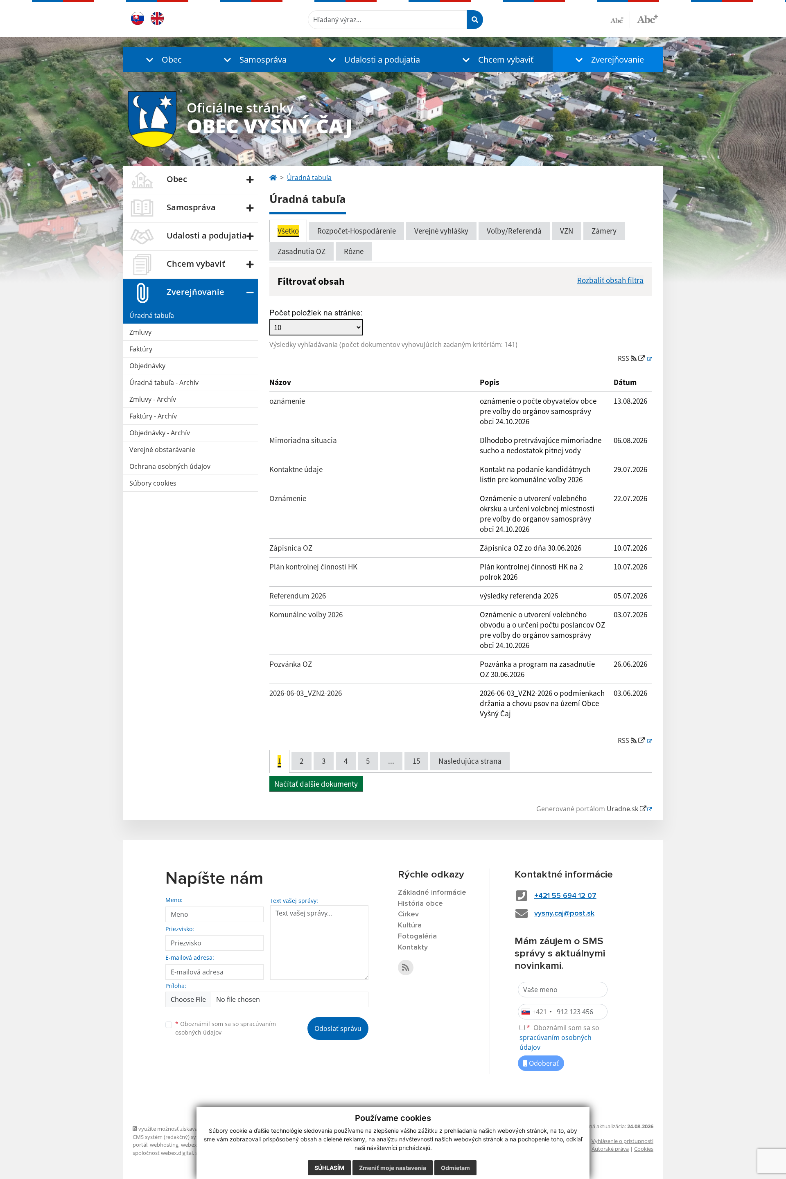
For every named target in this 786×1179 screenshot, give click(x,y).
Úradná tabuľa (151, 315)
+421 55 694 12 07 (565, 896)
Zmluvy (140, 332)
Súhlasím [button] (329, 1167)
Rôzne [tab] (354, 251)
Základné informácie (432, 892)
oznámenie (287, 401)
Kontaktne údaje (296, 469)
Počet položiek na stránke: (316, 312)
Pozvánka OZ (290, 664)
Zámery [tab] (604, 231)
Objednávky (147, 365)
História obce (420, 903)
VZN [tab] (566, 231)
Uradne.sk (623, 808)
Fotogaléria (417, 936)
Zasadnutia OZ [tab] (301, 251)
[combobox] (536, 1011)
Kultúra (410, 925)
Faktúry (140, 348)
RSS (624, 358)
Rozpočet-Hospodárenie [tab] (356, 231)
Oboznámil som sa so (225, 1028)
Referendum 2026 (297, 596)
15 (416, 761)
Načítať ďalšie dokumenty (316, 784)
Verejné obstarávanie (162, 449)
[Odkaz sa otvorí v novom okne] (405, 967)
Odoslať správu (337, 1028)
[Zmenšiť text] (620, 19)
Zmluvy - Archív (152, 399)
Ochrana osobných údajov (169, 466)
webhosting (164, 1144)
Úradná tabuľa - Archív (164, 382)
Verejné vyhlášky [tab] (441, 231)
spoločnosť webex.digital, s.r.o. (170, 1152)
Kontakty (413, 947)
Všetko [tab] (288, 231)
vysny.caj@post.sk (564, 913)
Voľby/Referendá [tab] (514, 231)
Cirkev (408, 914)
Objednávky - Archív (159, 432)
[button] (162, 59)
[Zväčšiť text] (647, 18)
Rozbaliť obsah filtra (610, 280)
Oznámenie (287, 498)
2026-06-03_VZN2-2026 (305, 693)
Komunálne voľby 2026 (306, 614)
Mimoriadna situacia (303, 440)
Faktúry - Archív (153, 416)
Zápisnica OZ (290, 548)
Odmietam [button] (455, 1167)
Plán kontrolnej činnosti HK (313, 567)
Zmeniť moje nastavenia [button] (392, 1167)
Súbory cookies (152, 483)
